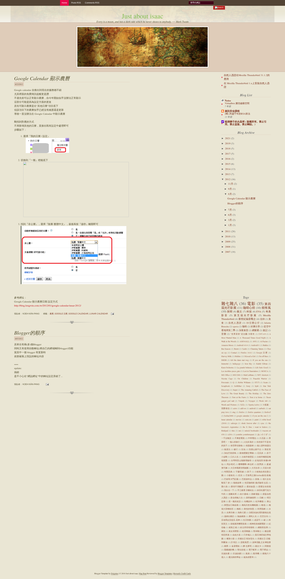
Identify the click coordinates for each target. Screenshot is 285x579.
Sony (248, 386)
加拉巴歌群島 (230, 453)
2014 (228, 169)
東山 (269, 501)
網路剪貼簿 (263, 527)
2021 (228, 138)
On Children (243, 378)
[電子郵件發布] (112, 314)
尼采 (240, 475)
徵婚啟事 (237, 482)
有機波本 (248, 501)
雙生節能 (241, 549)
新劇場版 (255, 494)
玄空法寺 (264, 516)
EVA (258, 311)
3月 (230, 219)
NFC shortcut (262, 375)
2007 (228, 251)
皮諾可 (257, 520)
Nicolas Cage (227, 378)
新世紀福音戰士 (247, 318)
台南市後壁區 (248, 456)
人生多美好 (248, 441)
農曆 (52, 314)
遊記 (265, 330)
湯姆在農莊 (229, 516)
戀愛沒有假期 (264, 486)
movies (238, 419)
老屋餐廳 (246, 531)
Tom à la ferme (256, 397)
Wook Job (263, 400)
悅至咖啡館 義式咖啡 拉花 (256, 482)
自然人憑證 (235, 322)
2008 (228, 246)
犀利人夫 (253, 516)
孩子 (249, 471)
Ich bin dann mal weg (240, 360)
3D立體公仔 (253, 322)
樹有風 (266, 308)
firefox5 (268, 412)
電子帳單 (253, 549)
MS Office (225, 375)
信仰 (262, 319)
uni (239, 430)
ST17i (257, 382)
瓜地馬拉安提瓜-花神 (230, 520)
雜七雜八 (229, 303)
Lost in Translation (250, 371)
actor (235, 408)
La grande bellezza (244, 367)
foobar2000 (228, 415)
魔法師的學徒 (234, 557)
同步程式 (231, 464)
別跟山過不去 (255, 449)
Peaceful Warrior (260, 378)
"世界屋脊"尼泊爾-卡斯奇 (242, 334)
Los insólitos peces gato (230, 371)
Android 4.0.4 (242, 345)
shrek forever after (248, 423)
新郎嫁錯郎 (251, 497)
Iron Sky (248, 363)
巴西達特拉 (247, 479)
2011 (228, 231)
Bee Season (226, 348)
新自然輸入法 (237, 497)
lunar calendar (98, 314)
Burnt (236, 348)
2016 (228, 158)
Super (235, 389)
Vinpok (241, 400)
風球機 (256, 553)
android (252, 408)
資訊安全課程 (232, 111)
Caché (244, 348)
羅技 (223, 531)
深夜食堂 (243, 330)
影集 (257, 479)
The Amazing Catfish (249, 389)
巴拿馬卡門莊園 (231, 479)
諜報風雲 (245, 542)
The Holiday (254, 393)
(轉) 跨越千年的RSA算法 (237, 113)
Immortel (224, 363)
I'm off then (263, 356)
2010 (228, 236)
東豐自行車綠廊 (231, 505)
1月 (230, 225)
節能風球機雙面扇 (238, 523)
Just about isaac (142, 15)
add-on (243, 408)
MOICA (264, 371)
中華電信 (252, 438)
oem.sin (248, 419)
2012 (228, 179)
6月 (230, 214)
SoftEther (238, 386)
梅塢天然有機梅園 (250, 505)
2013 (228, 174)
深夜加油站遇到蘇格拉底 (260, 512)
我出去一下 (229, 490)
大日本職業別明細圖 (239, 467)
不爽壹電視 (240, 438)
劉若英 (268, 449)
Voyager (251, 400)
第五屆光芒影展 (245, 315)
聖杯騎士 (257, 531)
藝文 (239, 311)
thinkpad (224, 430)
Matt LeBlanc (248, 375)
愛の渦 (224, 486)
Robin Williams (244, 382)
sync (262, 423)
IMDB (224, 360)
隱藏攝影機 (229, 549)
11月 (231, 183)
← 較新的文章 (16, 403)
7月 (230, 209)
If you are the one (260, 360)
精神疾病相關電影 (258, 523)
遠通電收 (236, 546)
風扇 (248, 553)
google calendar (78, 314)
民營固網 (261, 508)
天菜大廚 (267, 467)
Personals (225, 382)
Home (64, 3)
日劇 (261, 497)
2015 (228, 163)
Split (256, 386)
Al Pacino (264, 341)
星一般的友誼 (235, 501)
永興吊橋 (231, 512)
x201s (230, 434)
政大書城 (244, 494)
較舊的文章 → (127, 403)
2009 (228, 241)
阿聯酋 (268, 546)
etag (234, 412)
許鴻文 (234, 542)
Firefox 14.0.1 (246, 352)
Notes (228, 100)
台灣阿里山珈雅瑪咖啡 (241, 460)
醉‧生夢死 (247, 546)
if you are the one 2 (260, 415)
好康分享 (255, 326)
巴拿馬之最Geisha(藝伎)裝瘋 (258, 475)
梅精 (239, 508)
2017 (228, 153)
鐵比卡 (258, 546)
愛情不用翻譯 (237, 486)
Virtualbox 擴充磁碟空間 (237, 103)
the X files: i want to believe (255, 427)
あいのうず (262, 434)
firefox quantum (254, 412)
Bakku (265, 345)
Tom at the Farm (239, 397)
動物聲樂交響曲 (247, 453)
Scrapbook (225, 386)
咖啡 (244, 326)
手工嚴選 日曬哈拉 (245, 490)
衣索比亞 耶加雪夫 (246, 538)
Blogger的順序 (29, 332)
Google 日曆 (61, 314)
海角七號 (242, 512)
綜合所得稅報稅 (247, 527)
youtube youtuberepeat (245, 434)
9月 (230, 188)
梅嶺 (263, 505)
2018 (228, 148)
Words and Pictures (229, 404)
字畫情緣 (240, 471)
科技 (249, 311)
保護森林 (250, 445)
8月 (230, 194)
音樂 (223, 333)
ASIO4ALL (244, 341)
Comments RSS (92, 3)
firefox (241, 412)
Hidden (237, 356)
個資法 (227, 449)
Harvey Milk (226, 356)
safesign (234, 423)
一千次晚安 (226, 438)
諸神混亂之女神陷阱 (261, 542)
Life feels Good (261, 367)
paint (256, 419)
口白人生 (234, 456)
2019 (228, 143)
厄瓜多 (260, 453)
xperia (235, 326)
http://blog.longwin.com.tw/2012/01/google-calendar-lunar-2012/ (47, 305)
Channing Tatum (256, 348)
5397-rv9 (262, 334)
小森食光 (231, 475)
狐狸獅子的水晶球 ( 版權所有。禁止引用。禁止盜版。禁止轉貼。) (246, 123)
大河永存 (256, 467)
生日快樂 (247, 520)
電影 (251, 303)
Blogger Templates (165, 573)
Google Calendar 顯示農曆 (42, 78)
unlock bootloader (252, 430)
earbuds (262, 408)
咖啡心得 (249, 308)
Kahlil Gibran (262, 363)
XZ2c (242, 404)
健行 (236, 449)
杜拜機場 (259, 501)
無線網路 (241, 516)
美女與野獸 (234, 531)
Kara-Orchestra (227, 367)
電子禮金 (264, 549)
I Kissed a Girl (250, 356)
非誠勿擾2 (237, 553)
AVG (255, 341)
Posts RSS (76, 3)
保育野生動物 (236, 445)
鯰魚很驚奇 (249, 557)
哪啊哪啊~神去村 (246, 464)
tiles (233, 430)
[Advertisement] (237, 274)
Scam (265, 382)
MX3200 (236, 375)
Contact (234, 352)
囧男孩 (260, 464)
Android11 (255, 345)
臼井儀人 (248, 534)
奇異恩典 (228, 471)
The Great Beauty (237, 393)
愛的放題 (251, 486)
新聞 (229, 311)
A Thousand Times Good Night (253, 337)
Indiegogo (236, 363)
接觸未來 (233, 494)
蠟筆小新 (231, 538)
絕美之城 (233, 527)
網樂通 (255, 330)
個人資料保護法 (264, 445)
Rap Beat (142, 573)
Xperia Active (253, 404)
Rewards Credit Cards (182, 573)
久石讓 (262, 438)
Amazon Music (227, 345)
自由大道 (236, 534)
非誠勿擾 (225, 553)
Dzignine (114, 573)
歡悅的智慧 (249, 508)
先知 (243, 449)
